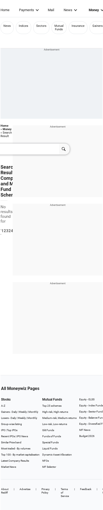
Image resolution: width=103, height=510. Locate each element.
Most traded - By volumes (15, 448)
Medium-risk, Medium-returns (59, 418)
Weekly (23, 412)
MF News (84, 430)
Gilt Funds (48, 430)
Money (7, 129)
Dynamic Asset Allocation (57, 454)
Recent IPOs (8, 436)
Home (5, 10)
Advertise (25, 489)
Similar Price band (11, 442)
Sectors (41, 26)
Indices (23, 26)
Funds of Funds (51, 436)
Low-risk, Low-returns (54, 424)
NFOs (45, 460)
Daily (14, 412)
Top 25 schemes (52, 405)
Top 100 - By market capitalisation (20, 454)
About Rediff (4, 490)
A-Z (3, 405)
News (68, 10)
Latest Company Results (15, 460)
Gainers (97, 26)
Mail (51, 10)
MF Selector (49, 467)
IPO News (22, 436)
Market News (8, 467)
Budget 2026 (87, 436)
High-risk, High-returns (55, 412)
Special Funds (50, 442)
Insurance (78, 26)
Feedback (85, 489)
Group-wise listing (11, 424)
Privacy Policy (45, 490)
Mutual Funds (59, 27)
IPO (3, 430)
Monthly (33, 412)
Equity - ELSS (87, 399)
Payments (26, 10)
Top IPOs (12, 430)
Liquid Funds (50, 448)
